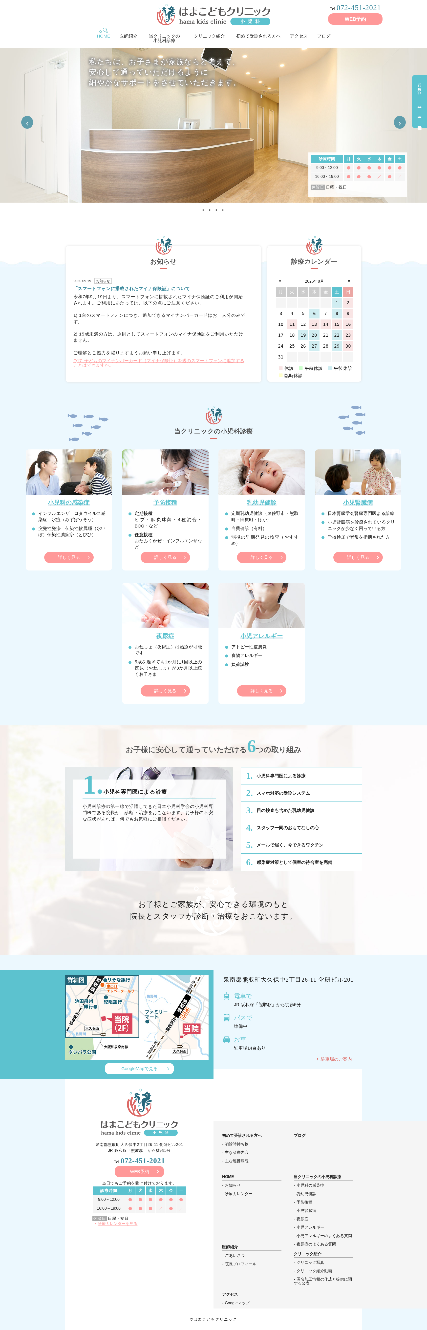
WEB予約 (355, 19)
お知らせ (420, 86)
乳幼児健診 (419, 113)
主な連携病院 (237, 1161)
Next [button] (400, 122)
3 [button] (216, 209)
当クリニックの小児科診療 (164, 36)
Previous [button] (27, 122)
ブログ (323, 36)
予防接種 (419, 123)
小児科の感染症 (310, 1185)
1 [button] (203, 209)
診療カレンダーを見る (117, 1224)
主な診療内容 (237, 1153)
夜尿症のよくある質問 (316, 1244)
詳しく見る (69, 557)
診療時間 (419, 103)
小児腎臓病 (306, 1211)
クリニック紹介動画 (314, 1271)
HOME (103, 36)
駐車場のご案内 (336, 1059)
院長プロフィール (240, 1264)
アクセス (299, 36)
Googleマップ (237, 1303)
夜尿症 (302, 1219)
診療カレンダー (239, 1194)
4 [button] (223, 209)
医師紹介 (128, 36)
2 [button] (210, 209)
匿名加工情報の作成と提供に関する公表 (323, 1281)
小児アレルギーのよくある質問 (324, 1236)
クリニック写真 (310, 1263)
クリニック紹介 (209, 36)
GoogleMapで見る (139, 1068)
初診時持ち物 (237, 1144)
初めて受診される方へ (258, 36)
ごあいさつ (235, 1256)
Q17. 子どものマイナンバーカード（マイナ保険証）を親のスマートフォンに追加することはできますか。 (158, 363)
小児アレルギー (310, 1227)
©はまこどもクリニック (213, 1319)
